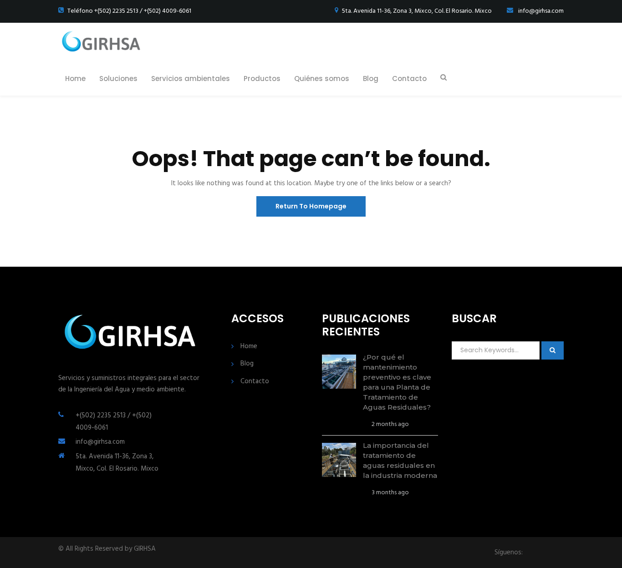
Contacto (409, 78)
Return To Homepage (311, 206)
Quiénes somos (321, 78)
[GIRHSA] (101, 42)
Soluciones (118, 78)
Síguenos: (509, 553)
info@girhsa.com (100, 441)
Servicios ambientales (190, 78)
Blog (370, 78)
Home (75, 78)
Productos (262, 78)
